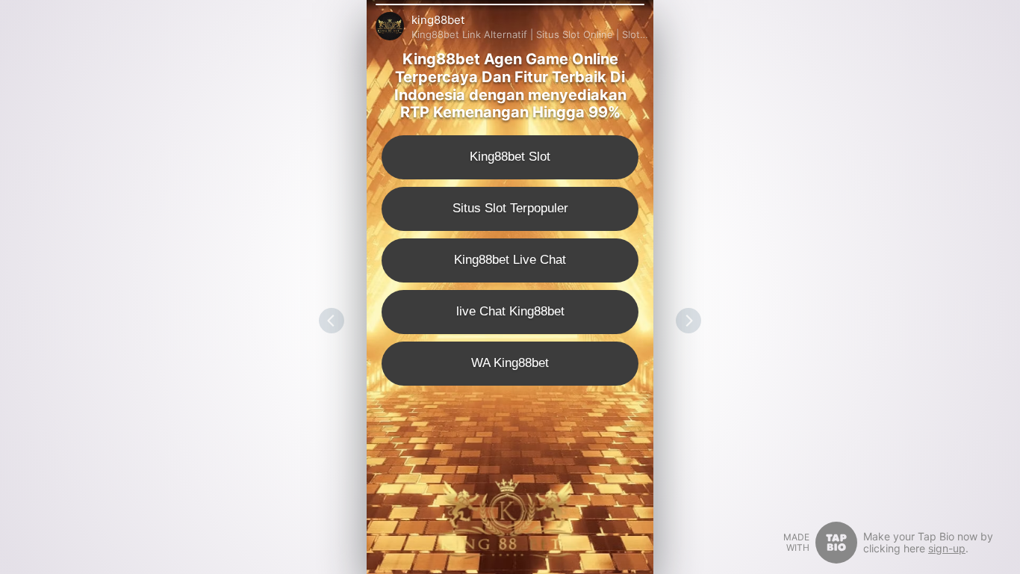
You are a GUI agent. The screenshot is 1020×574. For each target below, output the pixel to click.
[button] (510, 4)
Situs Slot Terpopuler (510, 208)
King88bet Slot (510, 156)
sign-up (946, 548)
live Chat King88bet (510, 311)
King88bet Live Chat (510, 260)
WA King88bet (510, 363)
